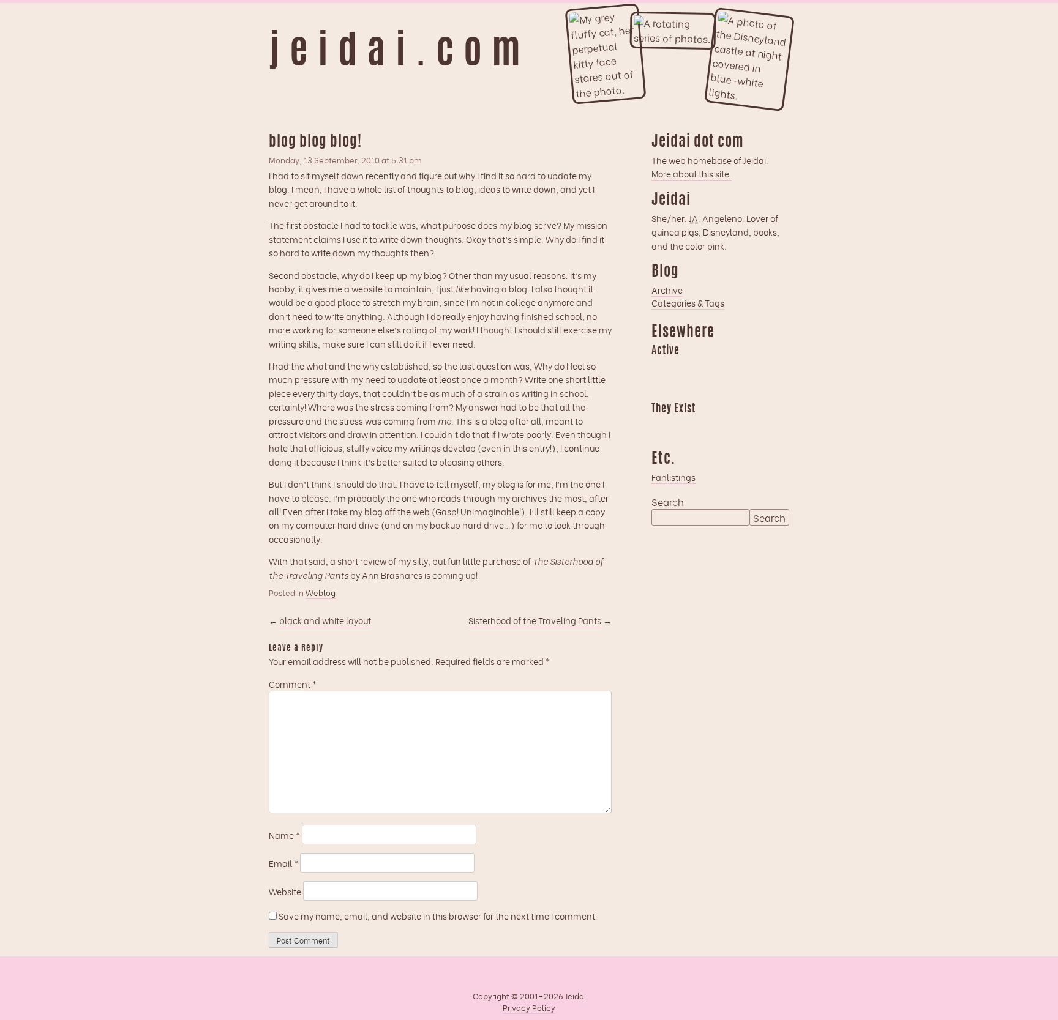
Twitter (732, 426)
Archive (667, 289)
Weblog (321, 592)
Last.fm (708, 368)
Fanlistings (673, 477)
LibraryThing (660, 426)
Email (283, 863)
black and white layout (325, 620)
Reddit (660, 390)
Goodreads (684, 368)
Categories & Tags (687, 302)
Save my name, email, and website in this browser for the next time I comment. (438, 915)
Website (285, 891)
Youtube (684, 426)
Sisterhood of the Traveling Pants (534, 620)
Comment (293, 683)
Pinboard (756, 368)
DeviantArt (756, 426)
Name (284, 834)
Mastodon (732, 368)
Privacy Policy (529, 1007)
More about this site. (691, 173)
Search (667, 501)
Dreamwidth (660, 368)
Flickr (708, 426)
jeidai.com (399, 53)
